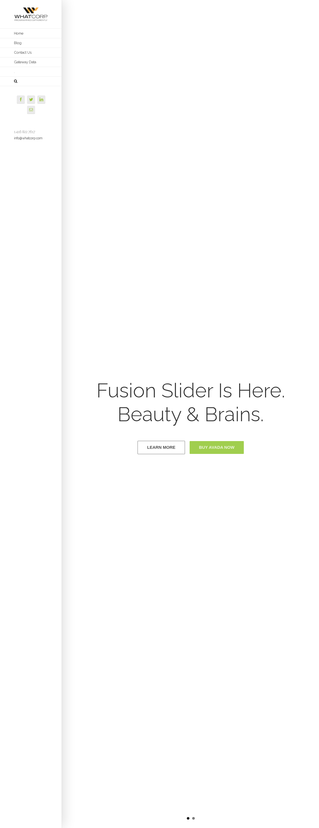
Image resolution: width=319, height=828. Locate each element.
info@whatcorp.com (28, 138)
